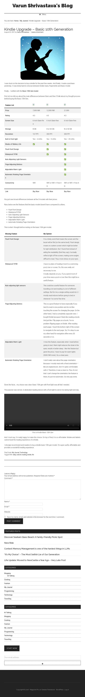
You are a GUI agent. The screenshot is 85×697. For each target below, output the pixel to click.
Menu (44, 14)
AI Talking (10, 576)
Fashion (7, 583)
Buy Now (36, 191)
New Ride (9, 543)
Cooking (7, 580)
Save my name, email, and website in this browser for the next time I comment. (35, 517)
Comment (8, 478)
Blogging (7, 573)
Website (7, 512)
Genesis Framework (48, 689)
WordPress (59, 689)
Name (7, 502)
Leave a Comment (37, 32)
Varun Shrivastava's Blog (42, 5)
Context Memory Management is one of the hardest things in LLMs (37, 548)
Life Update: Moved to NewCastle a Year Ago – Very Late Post (35, 560)
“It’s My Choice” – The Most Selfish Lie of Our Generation (32, 554)
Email (6, 507)
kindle (29, 455)
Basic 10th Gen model (30, 91)
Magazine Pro (34, 689)
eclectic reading (22, 455)
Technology (23, 452)
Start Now (12, 648)
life (33, 455)
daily (14, 455)
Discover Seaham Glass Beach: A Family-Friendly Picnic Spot (33, 537)
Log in (67, 689)
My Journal (15, 452)
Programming (9, 591)
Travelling (7, 599)
